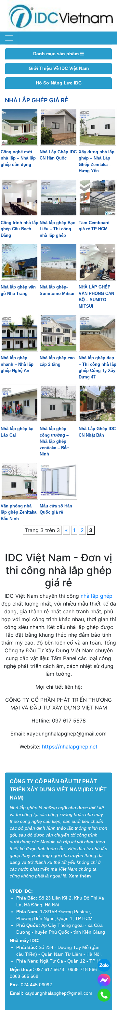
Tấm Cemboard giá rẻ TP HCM (94, 226)
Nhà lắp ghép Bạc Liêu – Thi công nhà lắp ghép (57, 229)
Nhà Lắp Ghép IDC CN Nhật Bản (97, 432)
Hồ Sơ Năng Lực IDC (59, 82)
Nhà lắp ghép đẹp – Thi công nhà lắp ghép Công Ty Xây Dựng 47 (97, 367)
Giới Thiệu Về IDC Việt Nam (59, 68)
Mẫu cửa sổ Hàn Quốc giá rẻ (56, 509)
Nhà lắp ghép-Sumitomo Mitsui (57, 290)
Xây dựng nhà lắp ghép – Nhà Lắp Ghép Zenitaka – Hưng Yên (96, 161)
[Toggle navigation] (9, 38)
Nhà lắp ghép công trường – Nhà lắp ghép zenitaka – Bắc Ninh (54, 441)
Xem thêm (80, 875)
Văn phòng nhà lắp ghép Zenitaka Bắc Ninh (18, 512)
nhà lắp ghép (96, 596)
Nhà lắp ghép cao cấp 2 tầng (57, 361)
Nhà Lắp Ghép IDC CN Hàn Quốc (58, 155)
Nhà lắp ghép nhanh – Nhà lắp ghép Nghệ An (17, 364)
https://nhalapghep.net (70, 746)
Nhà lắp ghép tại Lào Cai (17, 432)
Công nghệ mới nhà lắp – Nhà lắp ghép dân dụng (18, 158)
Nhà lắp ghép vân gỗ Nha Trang (18, 290)
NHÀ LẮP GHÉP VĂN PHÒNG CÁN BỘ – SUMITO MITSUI (96, 297)
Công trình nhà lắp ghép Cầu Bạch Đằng (19, 229)
